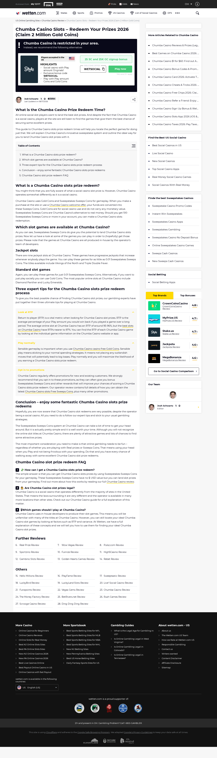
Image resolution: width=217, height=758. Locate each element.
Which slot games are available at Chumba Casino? (52, 159)
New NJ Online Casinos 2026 (33, 653)
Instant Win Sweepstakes (167, 213)
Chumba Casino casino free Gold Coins (96, 348)
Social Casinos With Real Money (171, 184)
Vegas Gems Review (73, 589)
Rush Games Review (115, 596)
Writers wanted (170, 653)
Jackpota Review (171, 347)
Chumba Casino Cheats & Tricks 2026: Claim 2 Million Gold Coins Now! (175, 84)
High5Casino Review (115, 552)
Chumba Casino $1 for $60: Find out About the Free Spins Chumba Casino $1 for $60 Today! (175, 61)
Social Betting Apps (163, 282)
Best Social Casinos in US (166, 145)
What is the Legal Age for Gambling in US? (134, 632)
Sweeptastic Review (115, 575)
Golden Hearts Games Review (78, 559)
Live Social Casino (162, 153)
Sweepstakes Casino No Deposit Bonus (175, 237)
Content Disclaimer (172, 658)
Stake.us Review (171, 334)
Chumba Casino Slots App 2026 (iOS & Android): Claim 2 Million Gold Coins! (175, 116)
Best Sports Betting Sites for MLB (83, 635)
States (64, 13)
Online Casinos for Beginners (34, 630)
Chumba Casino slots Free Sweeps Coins (49, 391)
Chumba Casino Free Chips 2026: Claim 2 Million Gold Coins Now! (175, 92)
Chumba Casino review (120, 481)
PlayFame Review (71, 575)
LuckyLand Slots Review (75, 582)
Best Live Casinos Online (31, 663)
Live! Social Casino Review (118, 582)
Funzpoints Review (30, 589)
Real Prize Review (29, 545)
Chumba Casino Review (53, 20)
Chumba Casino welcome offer (67, 204)
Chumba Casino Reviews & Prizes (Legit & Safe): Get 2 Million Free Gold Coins (175, 45)
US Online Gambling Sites (28, 20)
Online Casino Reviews (30, 635)
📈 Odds (123, 4)
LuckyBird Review (29, 582)
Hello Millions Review (31, 575)
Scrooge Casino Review (33, 603)
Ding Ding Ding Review (75, 603)
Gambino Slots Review (32, 559)
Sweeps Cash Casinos (164, 253)
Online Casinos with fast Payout (35, 672)
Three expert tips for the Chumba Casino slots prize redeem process (62, 164)
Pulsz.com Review (114, 545)
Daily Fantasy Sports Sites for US (82, 663)
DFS (170, 13)
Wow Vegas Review (72, 545)
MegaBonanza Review (174, 360)
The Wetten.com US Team (175, 635)
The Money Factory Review (34, 596)
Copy (103, 69)
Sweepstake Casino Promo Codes (172, 205)
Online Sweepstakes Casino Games (173, 245)
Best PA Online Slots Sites (32, 649)
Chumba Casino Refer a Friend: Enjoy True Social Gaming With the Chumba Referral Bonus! (175, 100)
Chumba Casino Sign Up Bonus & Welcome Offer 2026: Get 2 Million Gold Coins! (175, 108)
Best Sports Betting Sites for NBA (83, 640)
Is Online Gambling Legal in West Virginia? (131, 640)
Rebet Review (111, 559)
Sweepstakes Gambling (166, 229)
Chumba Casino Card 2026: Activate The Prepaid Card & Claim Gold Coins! (175, 76)
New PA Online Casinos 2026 (33, 658)
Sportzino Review (29, 552)
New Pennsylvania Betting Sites (82, 653)
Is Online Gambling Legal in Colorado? (128, 648)
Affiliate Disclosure (171, 663)
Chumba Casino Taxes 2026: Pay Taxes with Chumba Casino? (175, 124)
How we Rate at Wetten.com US (178, 640)
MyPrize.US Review (172, 320)
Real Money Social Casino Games (171, 176)
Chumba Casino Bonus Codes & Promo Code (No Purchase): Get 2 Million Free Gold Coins (175, 68)
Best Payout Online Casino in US (35, 667)
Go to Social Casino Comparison (174, 371)
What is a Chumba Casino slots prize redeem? (49, 154)
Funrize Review (70, 552)
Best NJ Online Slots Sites (32, 644)
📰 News (134, 4)
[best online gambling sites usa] (34, 12)
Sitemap (166, 667)
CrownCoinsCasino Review (172, 307)
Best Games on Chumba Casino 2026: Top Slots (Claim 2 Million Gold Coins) (175, 53)
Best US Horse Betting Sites (80, 658)
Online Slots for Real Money (33, 640)
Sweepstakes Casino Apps (167, 221)
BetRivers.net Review (73, 596)
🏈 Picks (112, 4)
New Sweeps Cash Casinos (167, 261)
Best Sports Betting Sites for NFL (83, 630)
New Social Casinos (163, 161)
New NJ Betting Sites (77, 649)
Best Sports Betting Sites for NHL (83, 644)
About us (166, 630)
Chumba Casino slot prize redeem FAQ (45, 175)
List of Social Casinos (146, 13)
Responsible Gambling (174, 644)
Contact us (167, 649)
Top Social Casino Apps (165, 169)
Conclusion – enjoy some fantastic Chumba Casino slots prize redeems (63, 170)
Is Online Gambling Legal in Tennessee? (128, 656)
